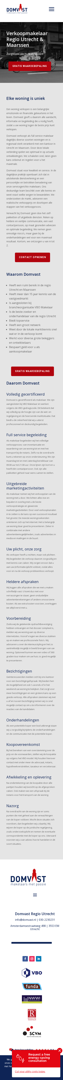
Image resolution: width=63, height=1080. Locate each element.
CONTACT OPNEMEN (32, 257)
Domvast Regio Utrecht (35, 913)
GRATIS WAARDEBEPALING (29, 66)
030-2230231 (47, 920)
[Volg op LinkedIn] (38, 958)
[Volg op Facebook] (25, 958)
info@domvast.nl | (27, 920)
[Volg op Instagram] (32, 958)
